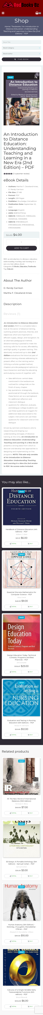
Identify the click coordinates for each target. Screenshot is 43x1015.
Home (7, 26)
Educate (10, 269)
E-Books (16, 266)
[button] (37, 74)
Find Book (22, 59)
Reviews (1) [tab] (12, 314)
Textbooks (16, 26)
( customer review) (21, 174)
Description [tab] (13, 304)
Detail (14, 543)
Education (23, 266)
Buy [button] (31, 543)
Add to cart (21, 248)
